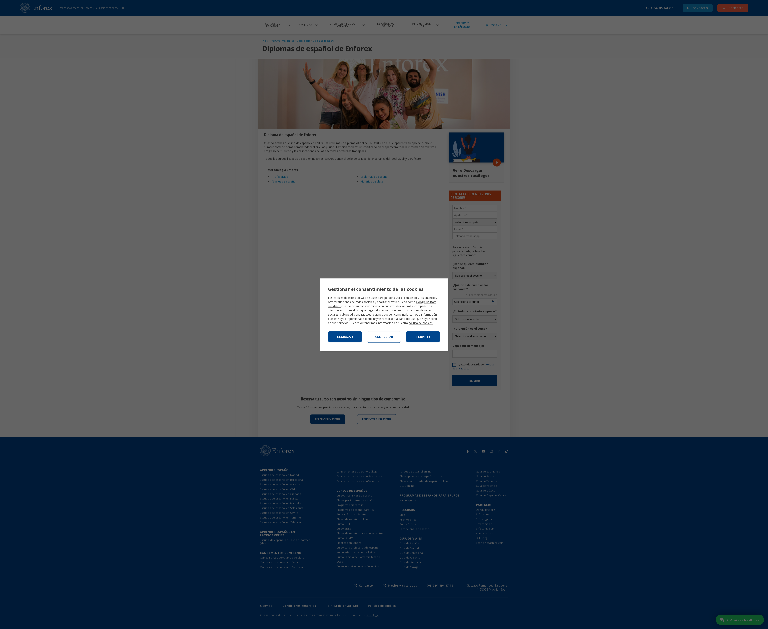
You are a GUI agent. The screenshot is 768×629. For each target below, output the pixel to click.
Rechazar (345, 336)
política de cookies (421, 323)
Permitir (423, 336)
